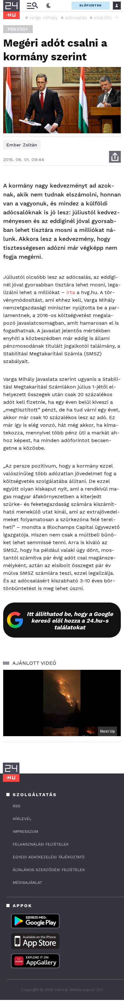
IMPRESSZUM (25, 831)
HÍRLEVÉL (22, 819)
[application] (62, 703)
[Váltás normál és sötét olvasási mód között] (48, 6)
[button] (116, 17)
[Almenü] (32, 5)
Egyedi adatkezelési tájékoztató (49, 857)
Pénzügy (18, 29)
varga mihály (43, 17)
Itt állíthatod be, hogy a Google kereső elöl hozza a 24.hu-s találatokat (70, 620)
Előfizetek (90, 5)
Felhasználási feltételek (41, 844)
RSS (16, 806)
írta (71, 292)
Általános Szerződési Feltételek (49, 870)
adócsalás (76, 17)
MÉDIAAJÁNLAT (27, 882)
